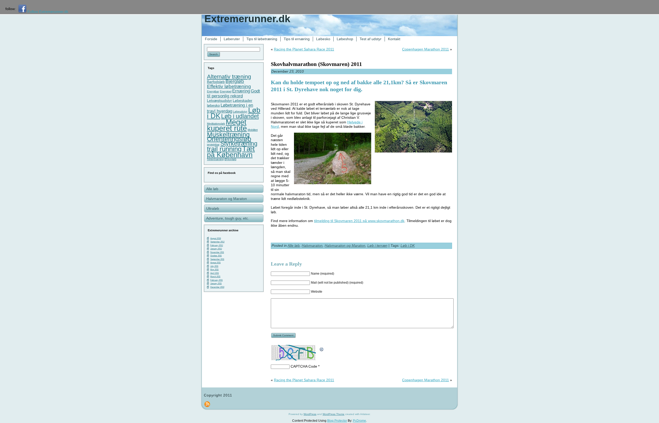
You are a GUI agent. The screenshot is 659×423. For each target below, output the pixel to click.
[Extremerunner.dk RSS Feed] (207, 404)
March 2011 (215, 276)
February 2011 (216, 280)
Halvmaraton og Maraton (345, 245)
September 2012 (217, 242)
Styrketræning (238, 143)
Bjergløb (235, 81)
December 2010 (217, 287)
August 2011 (215, 262)
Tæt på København (231, 152)
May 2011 (214, 269)
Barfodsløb (216, 82)
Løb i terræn (377, 245)
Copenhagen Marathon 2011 (425, 49)
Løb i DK (408, 245)
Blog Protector (337, 420)
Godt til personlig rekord (233, 94)
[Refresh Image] (321, 351)
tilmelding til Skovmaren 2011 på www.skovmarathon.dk (359, 221)
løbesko (213, 105)
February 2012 (216, 245)
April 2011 (214, 273)
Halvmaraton (312, 245)
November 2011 (217, 252)
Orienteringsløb (229, 138)
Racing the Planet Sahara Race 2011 (304, 49)
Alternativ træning (229, 76)
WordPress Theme (333, 414)
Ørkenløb (230, 159)
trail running (224, 149)
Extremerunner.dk (247, 18)
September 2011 (217, 259)
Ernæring (241, 91)
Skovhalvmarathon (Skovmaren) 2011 (316, 64)
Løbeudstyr (240, 111)
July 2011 (214, 266)
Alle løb (294, 245)
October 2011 (216, 256)
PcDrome (359, 420)
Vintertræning (215, 159)
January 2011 (216, 283)
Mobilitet (253, 129)
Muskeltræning (228, 134)
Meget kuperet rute (227, 125)
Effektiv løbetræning (229, 86)
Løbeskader (242, 100)
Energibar (213, 91)
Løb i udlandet (240, 116)
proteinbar (213, 144)
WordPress (310, 414)
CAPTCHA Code (304, 366)
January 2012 (216, 249)
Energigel (225, 91)
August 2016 (215, 238)
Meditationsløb (216, 123)
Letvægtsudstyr (219, 100)
